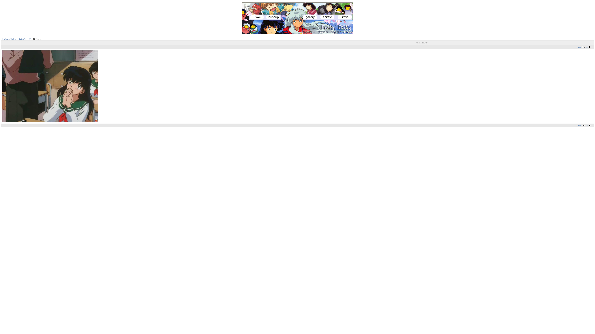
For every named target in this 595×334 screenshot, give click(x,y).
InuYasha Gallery (9, 39)
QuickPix (22, 39)
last (587, 47)
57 (30, 39)
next (580, 47)
